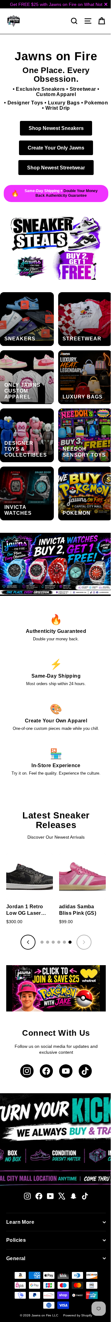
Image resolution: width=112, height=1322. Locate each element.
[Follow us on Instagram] (24, 1052)
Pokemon (39, 108)
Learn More (20, 1203)
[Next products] (81, 925)
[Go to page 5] (62, 925)
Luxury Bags (74, 102)
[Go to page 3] (51, 925)
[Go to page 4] (56, 925)
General (16, 1239)
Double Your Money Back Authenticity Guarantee (64, 193)
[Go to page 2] (45, 925)
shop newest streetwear (54, 167)
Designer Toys (35, 102)
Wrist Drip (68, 108)
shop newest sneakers (53, 128)
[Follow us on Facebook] (44, 1052)
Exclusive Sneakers (38, 89)
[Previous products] (25, 925)
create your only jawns (54, 147)
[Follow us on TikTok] (83, 1052)
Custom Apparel (53, 94)
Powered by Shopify (75, 1296)
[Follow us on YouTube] (63, 1052)
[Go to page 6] (67, 925)
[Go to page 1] (39, 925)
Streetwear (80, 89)
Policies (16, 1221)
